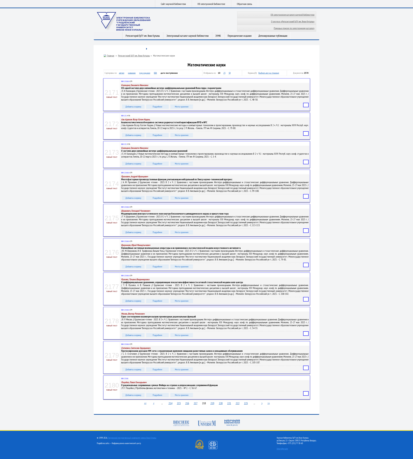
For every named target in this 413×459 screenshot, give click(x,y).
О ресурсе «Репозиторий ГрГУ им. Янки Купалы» (292, 21)
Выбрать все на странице (268, 73)
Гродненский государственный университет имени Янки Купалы (132, 437)
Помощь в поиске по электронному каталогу (294, 28)
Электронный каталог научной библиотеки (187, 36)
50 (230, 73)
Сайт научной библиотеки (173, 3)
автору (121, 73)
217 (195, 403)
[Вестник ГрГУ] (181, 424)
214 (170, 403)
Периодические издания (240, 36)
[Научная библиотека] (232, 423)
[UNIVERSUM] (207, 424)
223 (246, 403)
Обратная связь (244, 3)
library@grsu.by (282, 448)
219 (212, 403)
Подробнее (157, 106)
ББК (155, 73)
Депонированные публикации (272, 36)
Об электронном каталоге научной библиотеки (292, 14)
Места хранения (181, 106)
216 (187, 403)
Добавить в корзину (133, 106)
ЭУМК (218, 36)
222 (237, 403)
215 (179, 403)
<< (145, 403)
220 (221, 403)
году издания (144, 73)
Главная (110, 55)
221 (229, 403)
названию (132, 73)
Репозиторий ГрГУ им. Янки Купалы (143, 36)
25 (224, 73)
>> (268, 403)
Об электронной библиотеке (211, 3)
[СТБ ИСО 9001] (215, 448)
